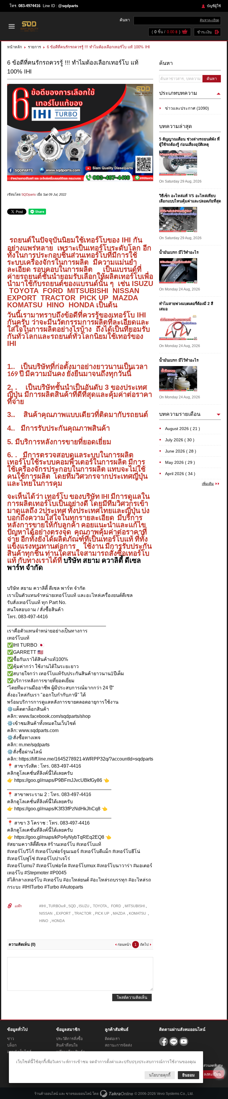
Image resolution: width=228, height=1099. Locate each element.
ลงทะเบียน (212, 1074)
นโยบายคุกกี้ (159, 1075)
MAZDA (119, 913)
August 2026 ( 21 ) (182, 428)
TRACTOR (83, 913)
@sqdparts (68, 6)
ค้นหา (212, 78)
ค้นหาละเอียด (209, 20)
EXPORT (64, 913)
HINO (44, 921)
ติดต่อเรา (112, 1038)
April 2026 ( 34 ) (180, 473)
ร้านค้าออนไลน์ (46, 1094)
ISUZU (84, 906)
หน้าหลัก (14, 47)
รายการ (34, 47)
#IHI (43, 906)
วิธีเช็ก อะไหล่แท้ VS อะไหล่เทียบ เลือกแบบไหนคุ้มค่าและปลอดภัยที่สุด (190, 198)
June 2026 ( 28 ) (180, 451)
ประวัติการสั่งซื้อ (69, 1038)
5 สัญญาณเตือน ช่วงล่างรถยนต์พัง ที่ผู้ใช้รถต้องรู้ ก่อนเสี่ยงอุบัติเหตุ (189, 142)
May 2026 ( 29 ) (180, 462)
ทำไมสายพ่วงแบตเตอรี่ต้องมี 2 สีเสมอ (186, 306)
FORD (115, 906)
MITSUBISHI (135, 906)
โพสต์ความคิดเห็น (132, 997)
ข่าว (10, 1038)
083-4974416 (29, 6)
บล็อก (12, 1045)
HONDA (58, 921)
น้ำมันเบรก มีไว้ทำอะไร (179, 252)
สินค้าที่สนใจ (67, 1045)
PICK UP (102, 913)
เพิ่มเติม (208, 484)
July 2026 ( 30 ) (179, 439)
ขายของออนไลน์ (78, 1094)
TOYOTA (99, 906)
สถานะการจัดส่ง (118, 1045)
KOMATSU (138, 913)
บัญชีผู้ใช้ (214, 6)
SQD (72, 906)
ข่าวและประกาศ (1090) (187, 108)
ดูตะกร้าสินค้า (185, 32)
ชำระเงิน (204, 32)
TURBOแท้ (57, 906)
